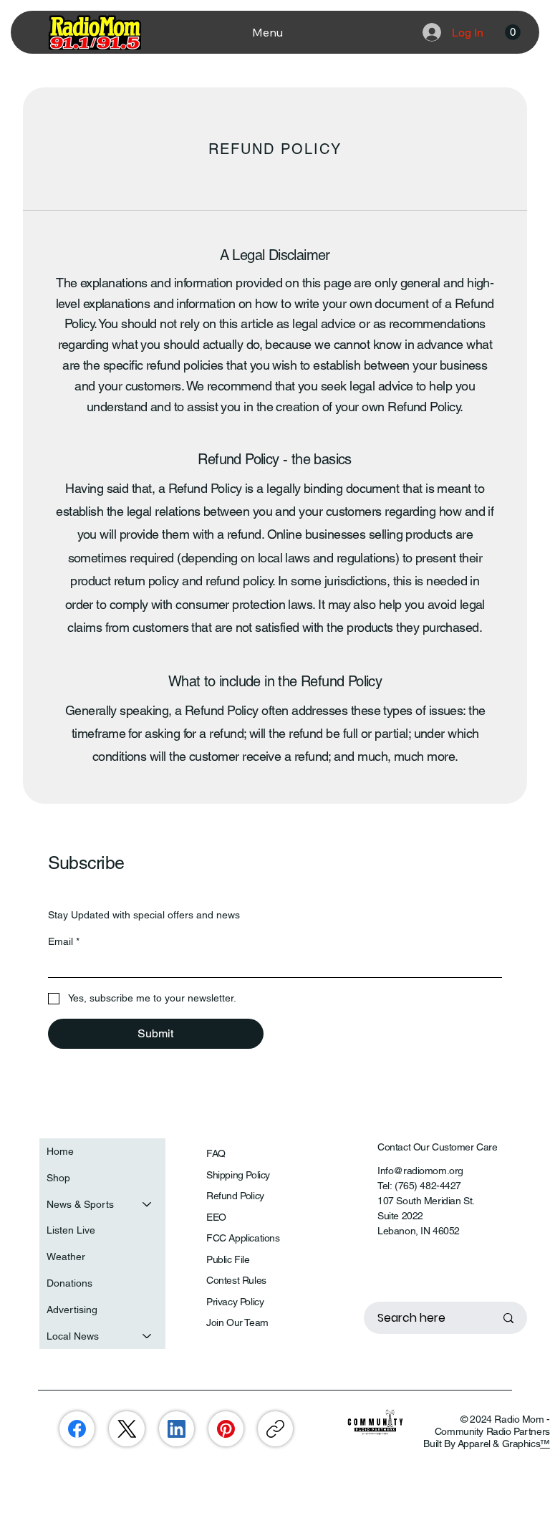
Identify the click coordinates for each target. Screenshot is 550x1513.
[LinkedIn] (176, 1428)
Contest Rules (236, 1280)
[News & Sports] (147, 1204)
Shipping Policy (238, 1175)
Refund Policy (235, 1195)
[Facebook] (77, 1428)
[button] (513, 32)
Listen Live (71, 1230)
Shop (58, 1177)
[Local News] (147, 1336)
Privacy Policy (235, 1301)
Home (60, 1151)
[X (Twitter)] (127, 1428)
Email (63, 941)
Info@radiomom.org (420, 1170)
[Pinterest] (225, 1428)
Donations (69, 1283)
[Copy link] (275, 1428)
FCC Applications (242, 1238)
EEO (216, 1217)
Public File (227, 1259)
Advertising (72, 1309)
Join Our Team (237, 1322)
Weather (66, 1256)
